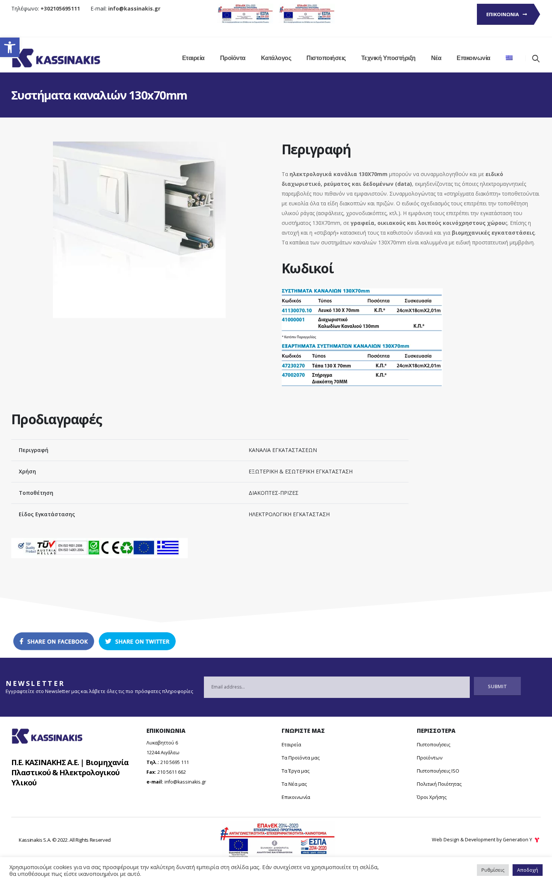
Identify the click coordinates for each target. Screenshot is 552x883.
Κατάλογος (276, 58)
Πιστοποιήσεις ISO (438, 770)
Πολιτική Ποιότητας (439, 784)
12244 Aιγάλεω (162, 752)
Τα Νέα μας (294, 784)
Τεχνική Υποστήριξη (388, 58)
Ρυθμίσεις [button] (492, 869)
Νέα (436, 58)
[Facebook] (53, 641)
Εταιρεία (193, 58)
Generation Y (518, 839)
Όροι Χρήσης (431, 797)
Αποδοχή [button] (527, 869)
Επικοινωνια (503, 14)
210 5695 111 (174, 762)
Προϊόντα (233, 58)
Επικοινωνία (473, 58)
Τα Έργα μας (295, 770)
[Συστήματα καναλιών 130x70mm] (139, 146)
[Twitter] (137, 641)
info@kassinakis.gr (185, 782)
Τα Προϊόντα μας (301, 757)
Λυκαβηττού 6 (162, 743)
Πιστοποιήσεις (326, 58)
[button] (10, 47)
